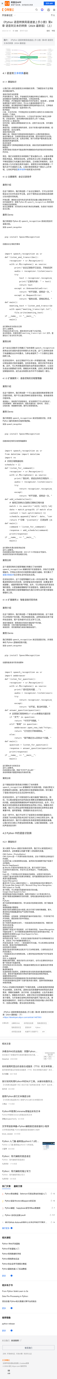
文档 (4, 1353)
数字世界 (21, 169)
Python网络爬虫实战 (10, 1258)
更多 (4, 1275)
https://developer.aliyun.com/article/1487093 (22, 1017)
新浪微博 (15, 1340)
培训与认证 (28, 1353)
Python (37, 1027)
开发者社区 (11, 1353)
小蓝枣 (4, 1149)
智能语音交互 (42, 1023)
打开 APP (49, 3)
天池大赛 (19, 1353)
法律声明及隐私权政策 (11, 1363)
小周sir (4, 1104)
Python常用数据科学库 (11, 1253)
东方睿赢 (5, 1074)
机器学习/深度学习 (31, 1031)
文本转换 (18, 73)
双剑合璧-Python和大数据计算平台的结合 (19, 1301)
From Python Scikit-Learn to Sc (15, 1291)
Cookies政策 (24, 1363)
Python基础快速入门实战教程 (14, 1268)
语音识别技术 (8, 574)
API (43, 1031)
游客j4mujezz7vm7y (9, 1119)
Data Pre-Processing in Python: (15, 1296)
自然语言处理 (28, 1023)
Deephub (5, 1059)
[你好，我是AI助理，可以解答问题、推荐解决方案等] (42, 9)
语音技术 (28, 1027)
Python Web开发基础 (11, 1243)
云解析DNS (16, 1023)
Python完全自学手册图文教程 (14, 1263)
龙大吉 (4, 1089)
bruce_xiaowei (7, 1134)
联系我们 (28, 1347)
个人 (53, 15)
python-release (8, 1323)
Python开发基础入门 (10, 1248)
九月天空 (5, 1164)
